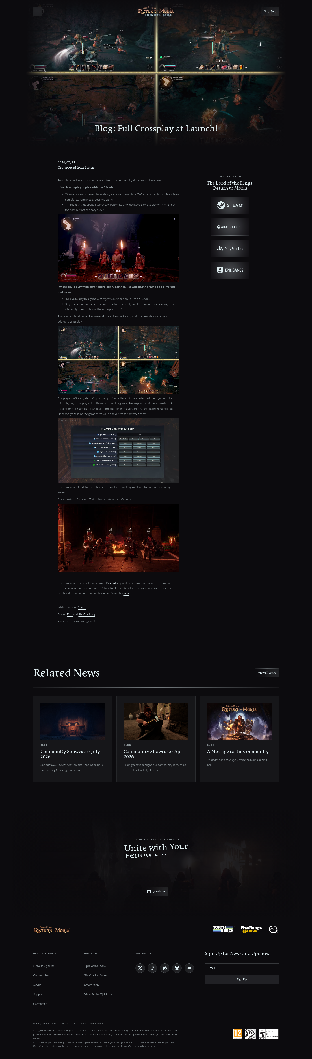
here (126, 593)
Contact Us (40, 1004)
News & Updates (43, 966)
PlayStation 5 (86, 614)
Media (37, 985)
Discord (111, 583)
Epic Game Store (95, 966)
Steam (89, 167)
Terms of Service (61, 1023)
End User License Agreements (89, 1023)
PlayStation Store (95, 975)
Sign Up (242, 979)
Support (38, 994)
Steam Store (92, 985)
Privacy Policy (41, 1023)
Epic (70, 614)
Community (41, 975)
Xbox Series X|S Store (98, 994)
